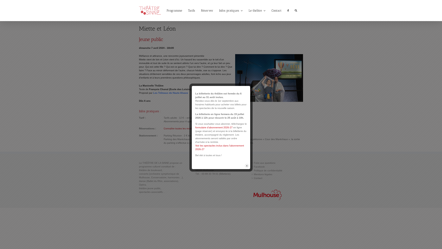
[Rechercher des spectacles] (296, 10)
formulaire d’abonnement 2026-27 (214, 127)
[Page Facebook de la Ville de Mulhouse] (288, 10)
